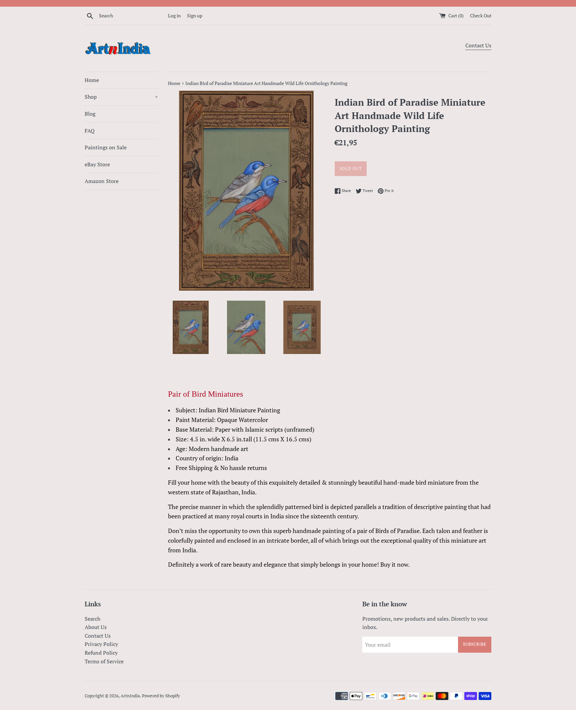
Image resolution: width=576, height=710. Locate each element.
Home (92, 80)
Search (92, 618)
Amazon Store (102, 181)
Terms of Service (104, 661)
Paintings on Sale (106, 147)
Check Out (480, 15)
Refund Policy (101, 652)
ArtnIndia (130, 696)
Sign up (194, 15)
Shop (121, 96)
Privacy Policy (101, 644)
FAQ (90, 130)
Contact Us (478, 45)
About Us (96, 627)
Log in (174, 15)
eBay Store (97, 164)
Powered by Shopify (161, 696)
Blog (90, 113)
